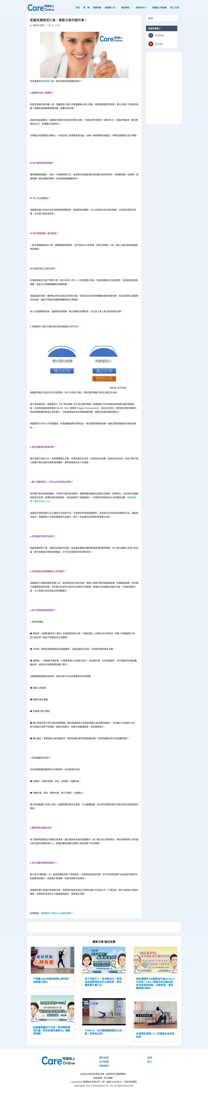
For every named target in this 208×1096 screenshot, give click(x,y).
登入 (149, 1061)
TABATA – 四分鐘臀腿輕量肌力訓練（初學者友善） (103, 1032)
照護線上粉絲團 (159, 8)
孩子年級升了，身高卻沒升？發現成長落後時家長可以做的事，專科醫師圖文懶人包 (103, 982)
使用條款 (104, 1065)
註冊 (149, 1057)
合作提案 (104, 1061)
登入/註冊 (174, 8)
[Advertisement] (164, 88)
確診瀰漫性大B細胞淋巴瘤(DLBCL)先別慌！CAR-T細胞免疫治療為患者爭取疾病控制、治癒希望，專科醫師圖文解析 (155, 983)
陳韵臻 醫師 (38, 25)
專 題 (86, 8)
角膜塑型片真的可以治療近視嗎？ (57, 913)
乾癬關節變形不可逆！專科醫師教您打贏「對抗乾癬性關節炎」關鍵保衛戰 (51, 1030)
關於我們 (104, 1057)
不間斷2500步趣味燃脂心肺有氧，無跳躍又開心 (52, 980)
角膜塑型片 (46, 81)
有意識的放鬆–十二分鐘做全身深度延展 (155, 1035)
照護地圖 (97, 8)
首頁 (78, 8)
